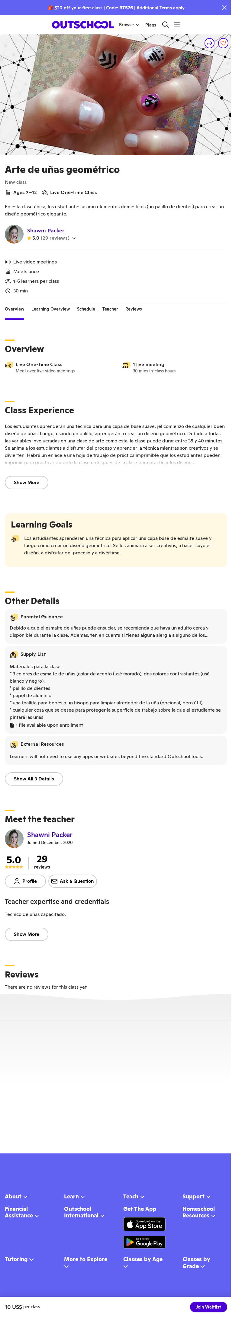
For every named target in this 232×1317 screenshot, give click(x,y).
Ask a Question (77, 881)
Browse (126, 24)
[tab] (14, 309)
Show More (26, 482)
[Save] (223, 43)
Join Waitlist (208, 1307)
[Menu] (177, 24)
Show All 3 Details (34, 779)
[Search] (165, 24)
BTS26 (126, 8)
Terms (166, 8)
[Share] (210, 43)
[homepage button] (83, 25)
